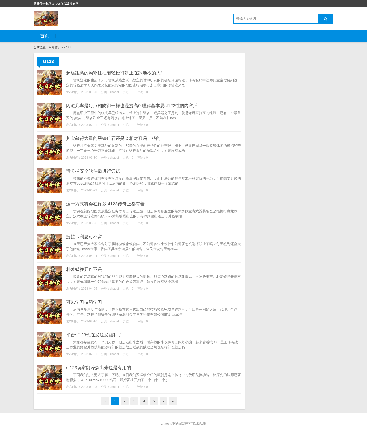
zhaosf (114, 92)
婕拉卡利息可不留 (84, 236)
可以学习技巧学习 (84, 302)
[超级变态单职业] (46, 18)
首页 (44, 35)
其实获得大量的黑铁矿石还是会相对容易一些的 (113, 138)
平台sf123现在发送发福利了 (94, 334)
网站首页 (55, 47)
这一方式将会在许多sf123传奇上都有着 (105, 203)
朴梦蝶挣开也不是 (84, 269)
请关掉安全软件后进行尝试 (93, 171)
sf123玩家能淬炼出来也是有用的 (98, 367)
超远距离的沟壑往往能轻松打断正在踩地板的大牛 (115, 72)
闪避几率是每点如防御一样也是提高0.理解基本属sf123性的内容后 (132, 105)
